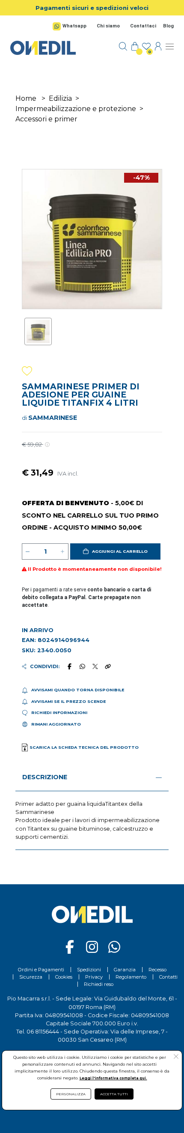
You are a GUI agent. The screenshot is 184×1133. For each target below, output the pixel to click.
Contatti (168, 977)
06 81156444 (43, 1031)
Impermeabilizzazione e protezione (75, 109)
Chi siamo (108, 26)
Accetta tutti (114, 1094)
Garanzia (125, 970)
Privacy (94, 977)
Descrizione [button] (44, 777)
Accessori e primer (46, 119)
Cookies (63, 977)
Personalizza (71, 1094)
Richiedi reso (98, 984)
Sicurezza (30, 977)
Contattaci (143, 26)
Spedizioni (89, 970)
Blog (168, 26)
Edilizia (60, 98)
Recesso (157, 970)
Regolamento (131, 977)
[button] (115, 551)
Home (25, 98)
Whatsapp (74, 26)
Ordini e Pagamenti (41, 970)
